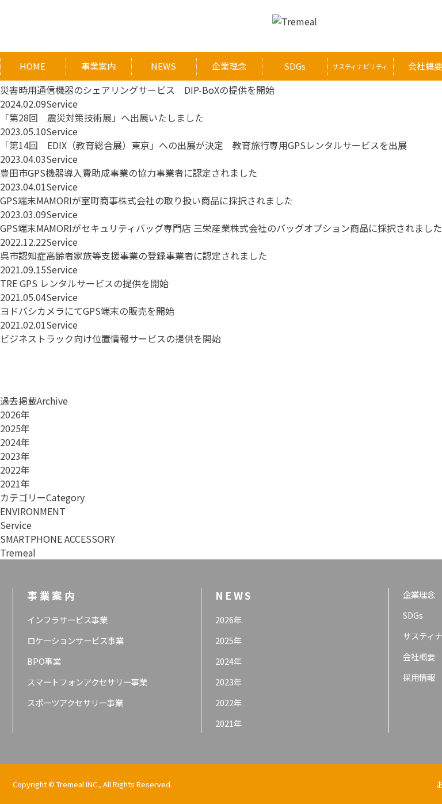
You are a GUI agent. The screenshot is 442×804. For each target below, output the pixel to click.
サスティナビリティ (360, 66)
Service (16, 525)
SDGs (295, 66)
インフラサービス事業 (67, 620)
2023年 (15, 456)
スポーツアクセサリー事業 (75, 702)
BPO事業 (44, 661)
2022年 (15, 470)
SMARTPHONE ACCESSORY (57, 539)
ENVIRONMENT (33, 511)
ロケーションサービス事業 (75, 640)
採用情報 (419, 677)
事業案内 (98, 66)
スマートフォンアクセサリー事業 (87, 682)
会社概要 (419, 656)
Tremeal (18, 552)
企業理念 (229, 66)
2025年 (15, 428)
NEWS (163, 66)
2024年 (15, 442)
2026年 (15, 414)
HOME (32, 66)
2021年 (15, 483)
